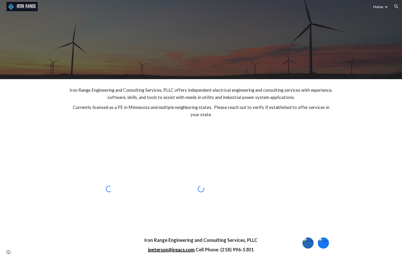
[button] (396, 6)
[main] (201, 102)
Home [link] (378, 6)
